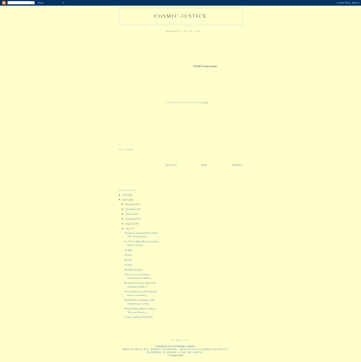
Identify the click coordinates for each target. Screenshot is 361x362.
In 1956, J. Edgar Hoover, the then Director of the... (141, 243)
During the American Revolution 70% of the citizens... (141, 234)
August (129, 223)
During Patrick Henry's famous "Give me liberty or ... (139, 310)
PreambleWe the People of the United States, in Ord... (139, 301)
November (131, 209)
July (127, 228)
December (130, 204)
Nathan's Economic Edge (175, 346)
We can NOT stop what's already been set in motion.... (140, 293)
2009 (125, 199)
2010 (125, 195)
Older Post (237, 165)
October (129, 214)
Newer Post (171, 165)
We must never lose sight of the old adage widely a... (140, 284)
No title (128, 254)
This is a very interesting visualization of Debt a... (138, 276)
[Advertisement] (193, 136)
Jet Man (128, 250)
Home (204, 165)
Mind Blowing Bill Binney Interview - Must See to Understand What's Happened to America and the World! (175, 351)
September (131, 218)
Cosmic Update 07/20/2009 (138, 317)
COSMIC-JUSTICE (180, 16)
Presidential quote (133, 269)
